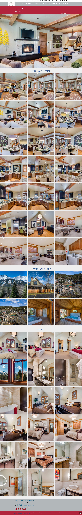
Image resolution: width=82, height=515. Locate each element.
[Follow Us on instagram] (18, 509)
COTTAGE (37, 3)
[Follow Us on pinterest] (20, 509)
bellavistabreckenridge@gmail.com (31, 0)
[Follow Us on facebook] (16, 509)
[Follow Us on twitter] (23, 509)
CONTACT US (62, 3)
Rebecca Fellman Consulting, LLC (49, 512)
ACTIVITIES (44, 3)
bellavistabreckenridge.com (23, 507)
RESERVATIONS (53, 3)
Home (62, 13)
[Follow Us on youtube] (25, 509)
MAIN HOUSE (29, 3)
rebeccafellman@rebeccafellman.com (22, 513)
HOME (22, 3)
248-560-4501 (19, 0)
